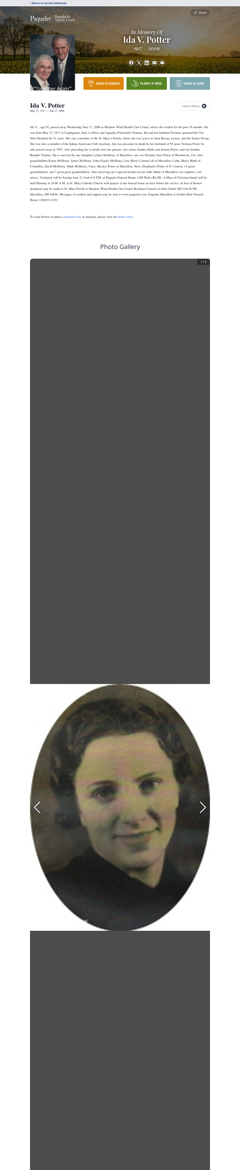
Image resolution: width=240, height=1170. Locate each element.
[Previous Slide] (37, 807)
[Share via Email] (154, 63)
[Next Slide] (203, 807)
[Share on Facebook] (131, 63)
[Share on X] (139, 63)
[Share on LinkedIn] (147, 63)
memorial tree (72, 217)
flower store (125, 217)
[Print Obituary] (162, 63)
